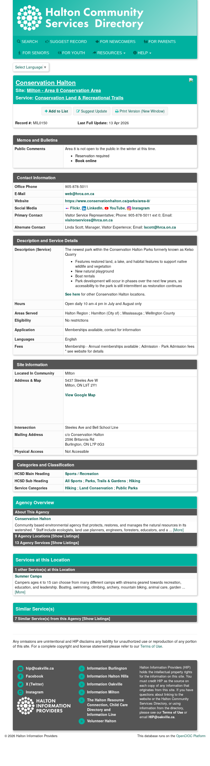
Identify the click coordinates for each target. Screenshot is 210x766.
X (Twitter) (35, 683)
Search (29, 41)
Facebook (34, 676)
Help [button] (143, 53)
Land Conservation (96, 487)
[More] (178, 529)
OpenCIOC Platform (190, 736)
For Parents (162, 41)
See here (72, 294)
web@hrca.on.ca (79, 193)
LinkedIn (94, 207)
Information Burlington (107, 668)
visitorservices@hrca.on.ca (89, 219)
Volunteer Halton (101, 720)
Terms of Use (151, 646)
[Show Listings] (65, 536)
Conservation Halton (46, 82)
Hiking (134, 480)
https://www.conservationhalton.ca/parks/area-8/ (107, 200)
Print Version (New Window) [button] (142, 111)
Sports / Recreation (82, 473)
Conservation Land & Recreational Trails (79, 97)
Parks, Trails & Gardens (105, 480)
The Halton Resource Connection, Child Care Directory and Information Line (107, 707)
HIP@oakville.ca (161, 716)
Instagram (141, 207)
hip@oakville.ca (40, 668)
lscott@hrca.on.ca (160, 227)
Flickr (75, 207)
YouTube (117, 207)
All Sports (73, 480)
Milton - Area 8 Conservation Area (64, 90)
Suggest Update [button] (93, 111)
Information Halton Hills (108, 676)
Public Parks (127, 487)
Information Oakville (104, 683)
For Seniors (36, 53)
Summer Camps (28, 576)
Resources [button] (109, 53)
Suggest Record (68, 41)
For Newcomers (117, 41)
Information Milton (103, 691)
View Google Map (80, 394)
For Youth (73, 53)
